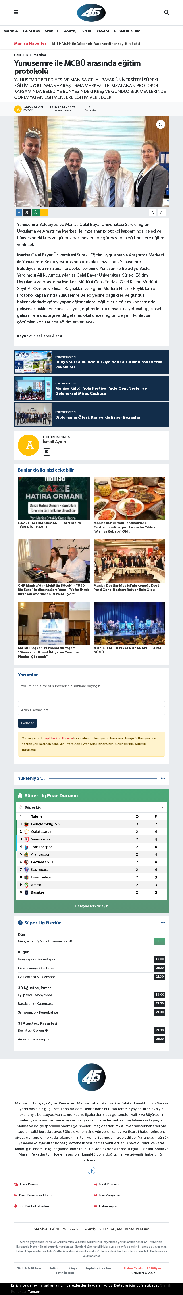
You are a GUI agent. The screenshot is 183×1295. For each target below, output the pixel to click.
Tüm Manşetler (110, 1195)
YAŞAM (102, 31)
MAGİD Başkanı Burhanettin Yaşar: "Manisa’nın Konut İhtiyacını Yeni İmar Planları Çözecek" (49, 652)
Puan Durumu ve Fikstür (36, 1195)
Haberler (21, 55)
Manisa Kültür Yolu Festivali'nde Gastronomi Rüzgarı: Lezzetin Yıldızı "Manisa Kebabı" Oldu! (124, 527)
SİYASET (52, 31)
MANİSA (10, 31)
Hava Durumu (29, 1184)
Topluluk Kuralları (98, 1268)
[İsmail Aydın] (28, 445)
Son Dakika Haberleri (34, 1206)
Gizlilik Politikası (29, 1268)
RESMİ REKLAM (127, 31)
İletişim (54, 1268)
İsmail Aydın (54, 442)
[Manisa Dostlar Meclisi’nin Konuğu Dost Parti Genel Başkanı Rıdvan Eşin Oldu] (129, 561)
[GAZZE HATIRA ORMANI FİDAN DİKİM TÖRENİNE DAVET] (54, 498)
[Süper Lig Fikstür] (163, 923)
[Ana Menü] (16, 13)
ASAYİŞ (70, 31)
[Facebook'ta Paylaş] (19, 212)
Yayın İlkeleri (65, 1273)
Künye (73, 1268)
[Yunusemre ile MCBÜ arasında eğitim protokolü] (91, 161)
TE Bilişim (154, 1268)
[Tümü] (163, 778)
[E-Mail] (46, 452)
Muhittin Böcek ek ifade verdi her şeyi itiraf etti (95, 44)
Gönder (27, 723)
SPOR (86, 31)
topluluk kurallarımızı (58, 738)
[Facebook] (91, 1170)
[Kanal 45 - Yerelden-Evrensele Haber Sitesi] (91, 12)
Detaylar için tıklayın (91, 906)
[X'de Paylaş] (27, 212)
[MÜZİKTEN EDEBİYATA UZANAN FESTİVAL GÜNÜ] (129, 623)
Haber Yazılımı (134, 1268)
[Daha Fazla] (44, 212)
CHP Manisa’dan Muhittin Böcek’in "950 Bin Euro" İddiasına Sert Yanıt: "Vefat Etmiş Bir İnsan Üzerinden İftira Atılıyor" (53, 590)
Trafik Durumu (109, 1184)
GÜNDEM (31, 31)
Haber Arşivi (108, 1206)
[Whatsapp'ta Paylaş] (36, 212)
